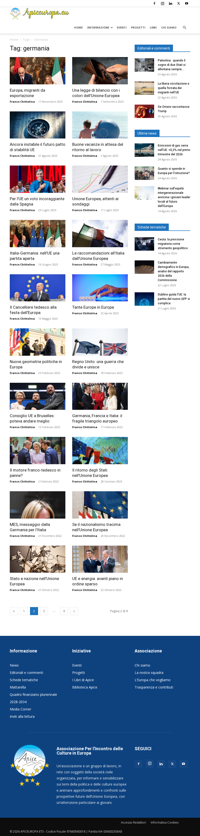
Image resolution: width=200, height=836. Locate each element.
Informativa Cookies (165, 822)
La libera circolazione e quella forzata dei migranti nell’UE (173, 88)
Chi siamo (168, 27)
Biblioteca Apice (84, 687)
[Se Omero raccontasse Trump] (144, 111)
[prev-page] (14, 611)
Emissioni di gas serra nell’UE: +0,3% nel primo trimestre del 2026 (174, 150)
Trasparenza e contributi (154, 687)
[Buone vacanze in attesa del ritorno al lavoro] (100, 125)
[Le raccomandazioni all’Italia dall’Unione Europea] (100, 233)
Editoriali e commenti (26, 672)
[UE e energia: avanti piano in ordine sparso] (100, 559)
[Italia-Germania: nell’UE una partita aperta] (37, 233)
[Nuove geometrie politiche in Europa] (37, 342)
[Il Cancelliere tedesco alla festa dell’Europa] (37, 288)
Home (78, 27)
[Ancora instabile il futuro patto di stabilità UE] (37, 125)
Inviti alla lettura (22, 716)
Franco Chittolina (22, 101)
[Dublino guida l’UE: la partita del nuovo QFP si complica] (144, 299)
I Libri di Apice (83, 680)
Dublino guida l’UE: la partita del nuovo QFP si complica (174, 299)
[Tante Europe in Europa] (100, 288)
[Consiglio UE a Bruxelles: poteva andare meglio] (37, 396)
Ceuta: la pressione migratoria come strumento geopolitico (173, 244)
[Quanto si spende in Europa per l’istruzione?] (144, 173)
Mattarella (18, 687)
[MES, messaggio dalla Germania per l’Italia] (37, 505)
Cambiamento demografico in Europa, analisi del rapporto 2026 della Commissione (173, 271)
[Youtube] (186, 3)
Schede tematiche (24, 680)
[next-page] (74, 611)
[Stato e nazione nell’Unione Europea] (37, 559)
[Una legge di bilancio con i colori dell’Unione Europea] (100, 70)
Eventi (122, 27)
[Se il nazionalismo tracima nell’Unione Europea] (100, 505)
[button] (184, 27)
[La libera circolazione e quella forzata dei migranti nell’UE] (144, 88)
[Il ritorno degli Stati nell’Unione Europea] (100, 450)
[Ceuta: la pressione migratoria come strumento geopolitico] (144, 244)
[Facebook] (154, 3)
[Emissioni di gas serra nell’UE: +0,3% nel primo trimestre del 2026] (144, 150)
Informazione (98, 27)
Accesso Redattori (133, 822)
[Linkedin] (170, 3)
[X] (178, 3)
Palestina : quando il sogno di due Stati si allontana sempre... (172, 65)
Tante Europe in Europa (93, 307)
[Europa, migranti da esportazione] (37, 70)
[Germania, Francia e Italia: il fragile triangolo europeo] (100, 396)
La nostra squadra (149, 672)
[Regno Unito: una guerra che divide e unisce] (100, 342)
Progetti (138, 27)
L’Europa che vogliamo (152, 680)
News (14, 665)
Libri (153, 27)
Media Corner (20, 709)
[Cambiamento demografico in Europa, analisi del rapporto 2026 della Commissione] (144, 267)
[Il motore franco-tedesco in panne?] (37, 450)
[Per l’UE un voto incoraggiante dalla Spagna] (37, 179)
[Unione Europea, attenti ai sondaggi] (100, 179)
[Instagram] (162, 3)
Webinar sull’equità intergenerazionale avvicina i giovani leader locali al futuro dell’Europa (174, 197)
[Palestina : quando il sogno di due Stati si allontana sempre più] (144, 65)
